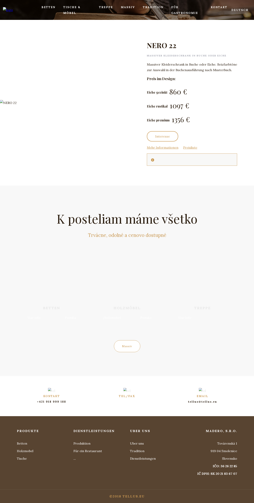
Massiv (128, 7)
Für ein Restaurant (87, 451)
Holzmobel (25, 451)
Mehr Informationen (162, 147)
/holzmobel (112, 318)
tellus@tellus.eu (202, 401)
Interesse (162, 136)
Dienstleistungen (143, 458)
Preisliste (190, 147)
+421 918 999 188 (51, 401)
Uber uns (137, 443)
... (74, 458)
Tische (22, 458)
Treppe (106, 7)
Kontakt (219, 7)
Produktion (81, 443)
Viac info (33, 318)
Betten (48, 7)
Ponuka (70, 318)
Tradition (153, 7)
